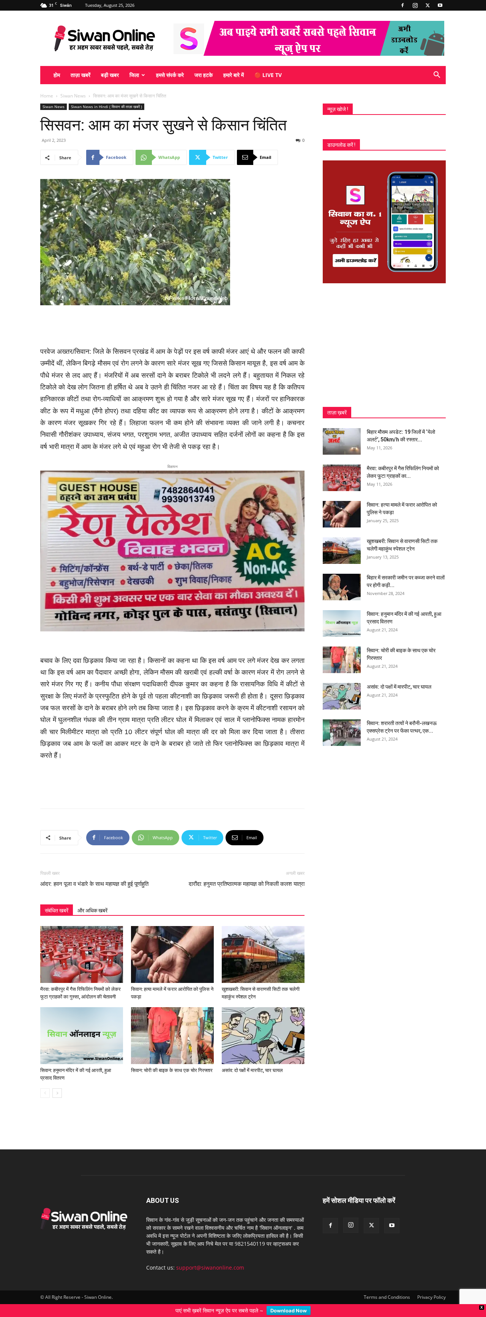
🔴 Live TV (268, 74)
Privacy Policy (431, 1284)
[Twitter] (427, 5)
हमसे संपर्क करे (170, 74)
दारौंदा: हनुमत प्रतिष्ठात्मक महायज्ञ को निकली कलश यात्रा (247, 871)
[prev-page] (45, 1080)
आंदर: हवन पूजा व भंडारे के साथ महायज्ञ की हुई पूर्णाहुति (94, 871)
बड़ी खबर (110, 74)
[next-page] (57, 1080)
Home (46, 96)
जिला (134, 74)
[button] (437, 75)
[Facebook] (402, 5)
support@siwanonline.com (210, 1255)
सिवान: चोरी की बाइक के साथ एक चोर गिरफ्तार (172, 1058)
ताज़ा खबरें (80, 74)
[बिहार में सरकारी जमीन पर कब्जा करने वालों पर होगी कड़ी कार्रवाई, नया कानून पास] (342, 587)
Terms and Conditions (387, 1284)
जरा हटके (203, 74)
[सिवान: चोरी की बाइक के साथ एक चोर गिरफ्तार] (172, 1023)
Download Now (288, 1311)
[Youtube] (440, 5)
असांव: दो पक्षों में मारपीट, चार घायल (252, 1058)
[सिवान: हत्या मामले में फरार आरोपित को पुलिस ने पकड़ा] (172, 942)
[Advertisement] (172, 326)
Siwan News (73, 96)
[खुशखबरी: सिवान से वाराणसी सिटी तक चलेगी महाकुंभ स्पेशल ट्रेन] (263, 942)
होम (57, 74)
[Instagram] (415, 5)
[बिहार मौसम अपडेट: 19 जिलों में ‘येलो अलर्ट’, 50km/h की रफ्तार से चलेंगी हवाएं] (342, 441)
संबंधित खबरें (56, 898)
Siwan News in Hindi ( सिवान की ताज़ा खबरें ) (106, 106)
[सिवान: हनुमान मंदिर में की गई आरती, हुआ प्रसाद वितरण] (81, 1023)
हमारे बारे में (233, 74)
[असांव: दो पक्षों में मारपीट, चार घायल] (263, 1023)
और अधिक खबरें (92, 898)
